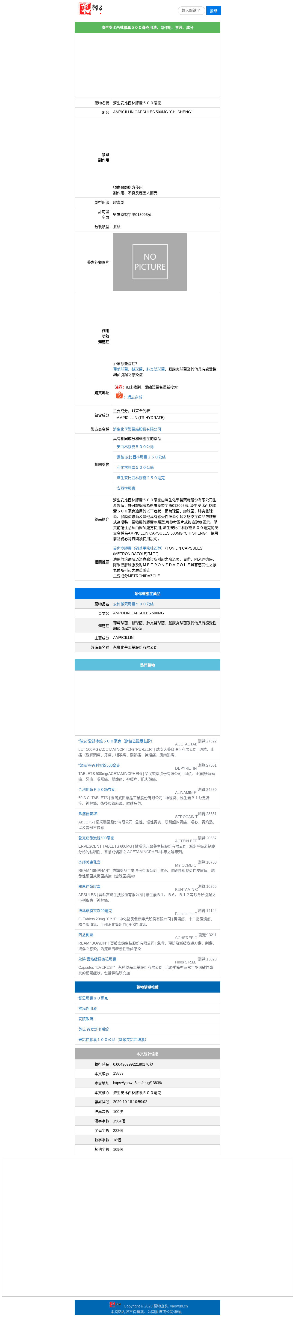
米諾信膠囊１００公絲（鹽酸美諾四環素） (113, 1040)
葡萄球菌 (120, 369)
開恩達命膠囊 (89, 886)
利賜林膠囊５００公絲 (135, 468)
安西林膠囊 (126, 488)
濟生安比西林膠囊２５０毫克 (141, 478)
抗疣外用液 (87, 1009)
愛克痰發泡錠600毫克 (96, 838)
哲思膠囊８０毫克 (93, 998)
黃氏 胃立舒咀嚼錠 (93, 1029)
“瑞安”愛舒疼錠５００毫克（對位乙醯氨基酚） (116, 741)
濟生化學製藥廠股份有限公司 (137, 429)
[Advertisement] (147, 65)
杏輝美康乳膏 (89, 862)
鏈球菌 (137, 369)
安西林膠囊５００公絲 (135, 447)
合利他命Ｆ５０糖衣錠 (96, 790)
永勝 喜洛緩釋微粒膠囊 (97, 959)
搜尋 (213, 11)
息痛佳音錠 (87, 814)
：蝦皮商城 (132, 397)
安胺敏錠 (85, 1019)
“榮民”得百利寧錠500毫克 (99, 765)
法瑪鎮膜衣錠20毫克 (95, 911)
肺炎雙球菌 (155, 369)
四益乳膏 (85, 935)
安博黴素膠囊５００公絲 (133, 604)
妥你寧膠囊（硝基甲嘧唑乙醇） (139, 548)
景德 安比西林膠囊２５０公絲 (141, 457)
